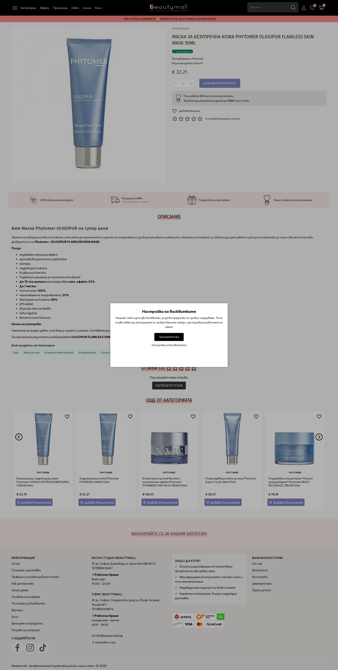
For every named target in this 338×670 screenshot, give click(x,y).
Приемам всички (169, 336)
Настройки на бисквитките (169, 345)
